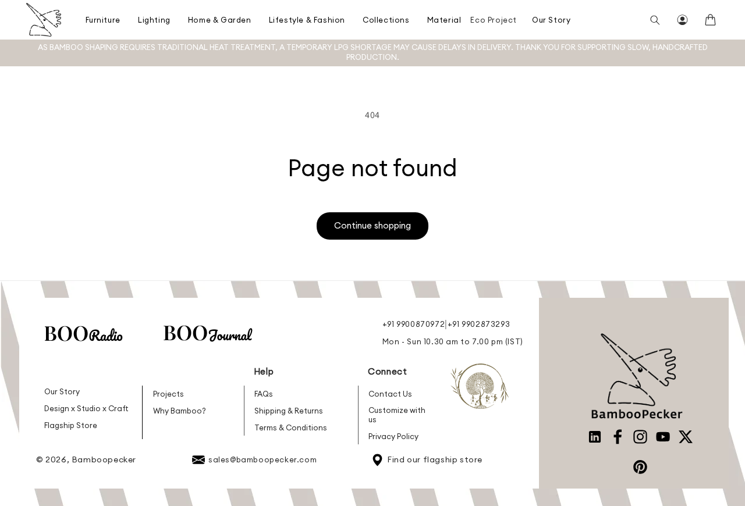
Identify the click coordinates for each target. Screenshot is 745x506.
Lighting (154, 19)
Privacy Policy (393, 436)
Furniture (103, 19)
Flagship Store (70, 425)
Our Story (551, 19)
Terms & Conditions (290, 427)
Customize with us (396, 414)
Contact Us (390, 393)
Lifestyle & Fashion (307, 19)
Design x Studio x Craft (86, 408)
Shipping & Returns (288, 410)
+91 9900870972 (413, 324)
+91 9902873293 (479, 324)
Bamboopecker (104, 459)
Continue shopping (372, 225)
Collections (386, 19)
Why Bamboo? (179, 410)
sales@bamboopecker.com (262, 459)
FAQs (263, 393)
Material (444, 19)
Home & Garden (219, 19)
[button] (100, 20)
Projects (168, 393)
